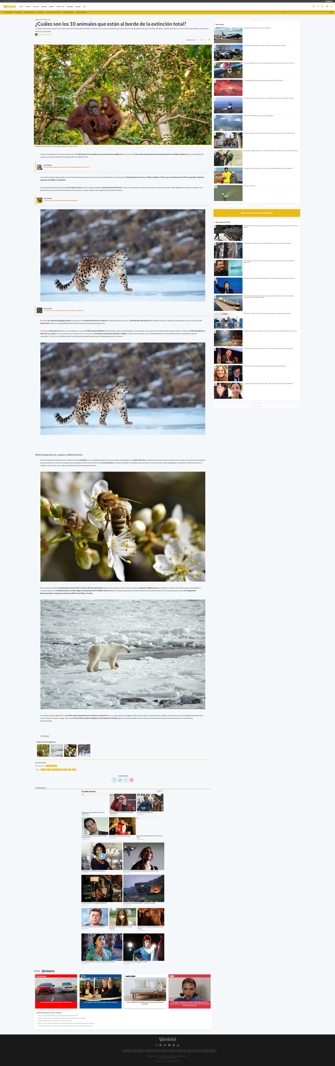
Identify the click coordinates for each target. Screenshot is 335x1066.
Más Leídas (220, 24)
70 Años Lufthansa (29, 12)
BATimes (213, 1051)
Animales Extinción (51, 765)
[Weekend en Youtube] (169, 1045)
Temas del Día (8, 12)
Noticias (140, 1051)
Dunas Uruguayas (81, 12)
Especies (43, 769)
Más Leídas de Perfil (223, 222)
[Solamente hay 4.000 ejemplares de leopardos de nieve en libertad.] (84, 750)
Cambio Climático (56, 769)
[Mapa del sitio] (178, 1045)
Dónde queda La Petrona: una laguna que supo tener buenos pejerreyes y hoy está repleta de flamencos (65, 1025)
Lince (74, 769)
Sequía (65, 769)
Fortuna (157, 1051)
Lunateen (205, 1051)
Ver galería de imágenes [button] (44, 34)
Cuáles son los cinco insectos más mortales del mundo (60, 200)
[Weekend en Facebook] (161, 1045)
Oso (70, 769)
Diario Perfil (126, 1051)
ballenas (61, 715)
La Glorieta (18, 12)
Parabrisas (173, 1051)
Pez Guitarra (40, 12)
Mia (199, 1051)
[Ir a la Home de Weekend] (167, 1039)
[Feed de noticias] (173, 1045)
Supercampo (181, 1051)
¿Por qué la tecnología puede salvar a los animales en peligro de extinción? (66, 167)
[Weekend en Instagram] (157, 1045)
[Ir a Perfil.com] (328, 1)
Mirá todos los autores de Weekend (257, 213)
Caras (134, 1051)
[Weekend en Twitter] (165, 1045)
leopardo (45, 331)
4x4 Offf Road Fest (68, 12)
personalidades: (40, 766)
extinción (126, 154)
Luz (194, 1051)
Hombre (164, 1051)
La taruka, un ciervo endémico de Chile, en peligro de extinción (63, 310)
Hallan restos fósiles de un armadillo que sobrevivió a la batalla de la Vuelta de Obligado (61, 1018)
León (49, 769)
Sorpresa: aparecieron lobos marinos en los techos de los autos (55, 1020)
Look (189, 1051)
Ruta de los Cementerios (53, 12)
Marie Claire (149, 1051)
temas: (38, 769)
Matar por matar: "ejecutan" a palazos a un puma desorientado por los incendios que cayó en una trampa (66, 1023)
